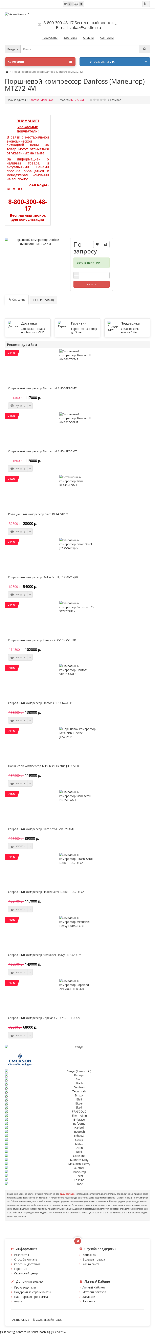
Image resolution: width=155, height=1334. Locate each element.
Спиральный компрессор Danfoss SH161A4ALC (40, 703)
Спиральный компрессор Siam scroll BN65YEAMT (41, 829)
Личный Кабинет (94, 1287)
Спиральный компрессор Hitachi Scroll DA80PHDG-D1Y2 (46, 892)
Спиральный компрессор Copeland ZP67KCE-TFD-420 (44, 1018)
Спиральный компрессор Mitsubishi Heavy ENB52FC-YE (45, 955)
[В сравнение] (105, 244)
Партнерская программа (31, 1297)
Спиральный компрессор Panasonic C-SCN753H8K (42, 640)
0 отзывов (114, 100)
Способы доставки (27, 1264)
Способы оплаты (26, 1259)
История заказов (94, 1292)
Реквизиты (21, 1255)
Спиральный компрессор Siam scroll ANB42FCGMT (42, 451)
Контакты (89, 1255)
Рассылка (89, 1301)
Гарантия (20, 1269)
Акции (18, 1301)
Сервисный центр (26, 1273)
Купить (91, 284)
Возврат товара (94, 1259)
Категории (16, 61)
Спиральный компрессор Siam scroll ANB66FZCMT (42, 388)
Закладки (89, 1297)
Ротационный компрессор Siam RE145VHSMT (39, 514)
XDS (59, 1320)
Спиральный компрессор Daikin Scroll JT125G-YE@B (43, 577)
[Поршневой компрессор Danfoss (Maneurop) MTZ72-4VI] (35, 242)
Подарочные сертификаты (32, 1292)
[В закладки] (97, 244)
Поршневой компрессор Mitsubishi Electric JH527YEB (43, 766)
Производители (25, 1287)
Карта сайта (91, 1264)
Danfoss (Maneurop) (41, 100)
